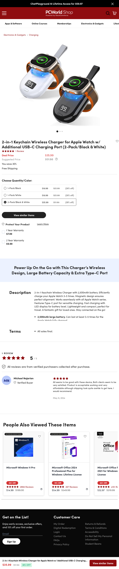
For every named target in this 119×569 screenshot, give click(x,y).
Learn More (43, 224)
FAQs (57, 540)
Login (57, 531)
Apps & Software (13, 23)
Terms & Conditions (96, 527)
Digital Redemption (65, 527)
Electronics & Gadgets (92, 23)
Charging (33, 34)
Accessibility (92, 531)
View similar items (24, 215)
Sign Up (11, 541)
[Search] (108, 13)
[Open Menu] (5, 13)
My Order (59, 523)
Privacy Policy (61, 544)
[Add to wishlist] (117, 141)
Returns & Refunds (95, 523)
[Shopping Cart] (114, 13)
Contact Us (60, 536)
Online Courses (39, 23)
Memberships (64, 23)
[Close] (112, 4)
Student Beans (93, 543)
